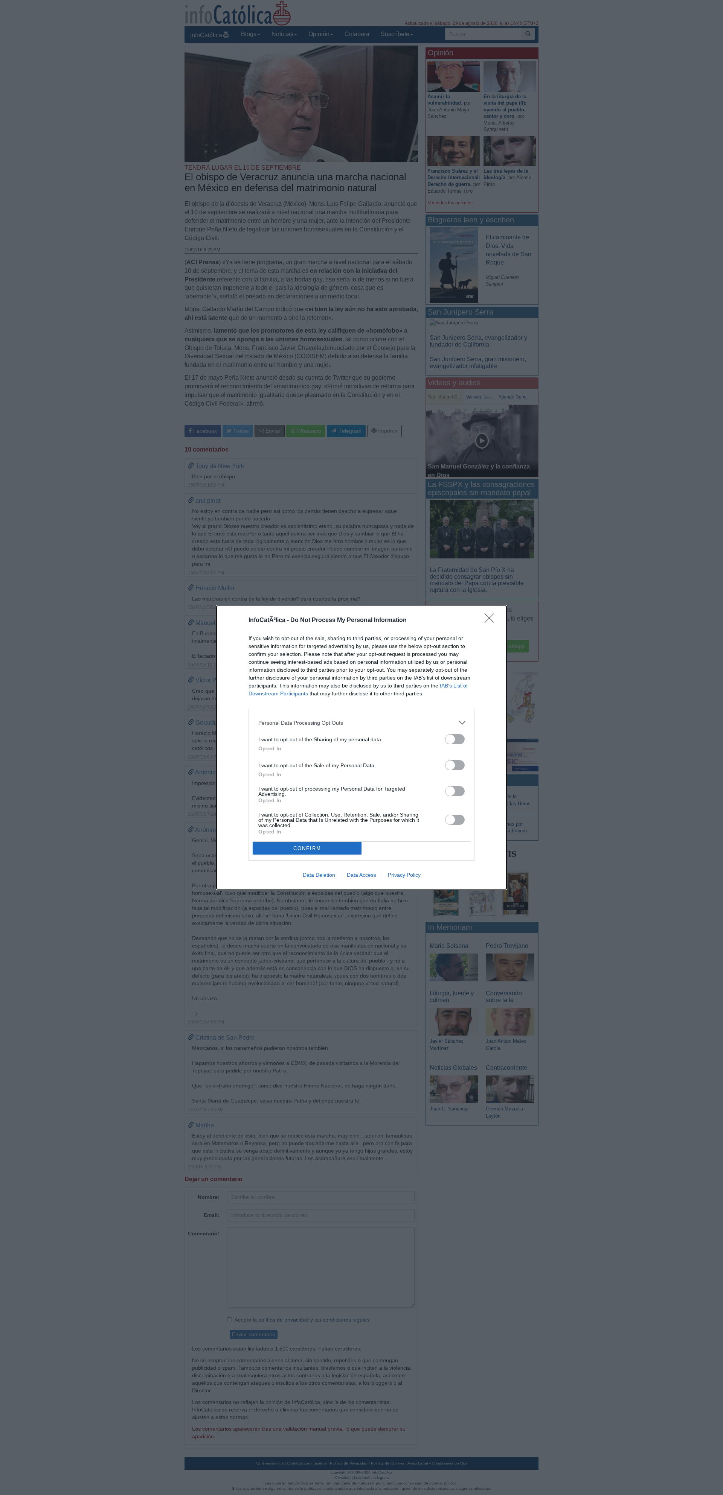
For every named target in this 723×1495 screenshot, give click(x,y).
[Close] (492, 620)
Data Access (361, 875)
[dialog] (361, 747)
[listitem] (361, 723)
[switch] (455, 739)
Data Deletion (319, 875)
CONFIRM (307, 848)
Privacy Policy (404, 875)
